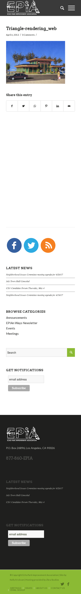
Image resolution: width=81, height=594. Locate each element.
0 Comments (28, 34)
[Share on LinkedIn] (57, 106)
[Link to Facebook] (68, 584)
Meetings (12, 333)
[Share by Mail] (69, 106)
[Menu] (69, 8)
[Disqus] (40, 162)
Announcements (16, 317)
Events (10, 328)
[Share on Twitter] (23, 106)
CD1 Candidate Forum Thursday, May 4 (25, 288)
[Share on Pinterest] (46, 106)
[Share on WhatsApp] (34, 106)
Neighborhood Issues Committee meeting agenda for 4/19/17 (34, 295)
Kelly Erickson (17, 579)
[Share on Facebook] (12, 106)
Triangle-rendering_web (31, 28)
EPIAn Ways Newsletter (22, 323)
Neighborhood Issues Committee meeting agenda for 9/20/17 (34, 274)
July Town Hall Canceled (17, 281)
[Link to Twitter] (62, 584)
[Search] (60, 8)
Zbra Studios (52, 579)
